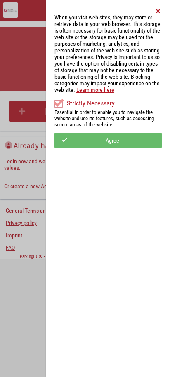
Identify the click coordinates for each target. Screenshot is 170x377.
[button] (158, 11)
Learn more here (95, 90)
